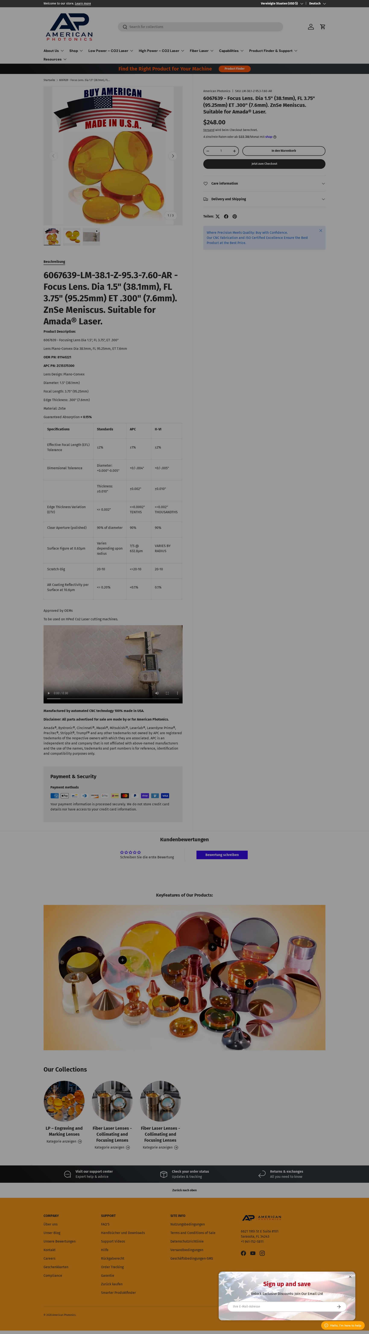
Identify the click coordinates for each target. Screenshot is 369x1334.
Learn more (83, 3)
